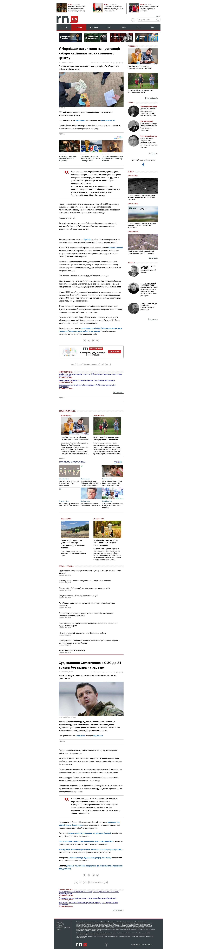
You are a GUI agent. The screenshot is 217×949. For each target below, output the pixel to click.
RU (159, 16)
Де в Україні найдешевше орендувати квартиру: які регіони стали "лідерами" (87, 604)
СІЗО (80, 882)
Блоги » (131, 103)
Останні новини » (66, 566)
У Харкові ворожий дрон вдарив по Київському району (82, 633)
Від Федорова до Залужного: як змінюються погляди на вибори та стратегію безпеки (149, 143)
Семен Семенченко (96, 882)
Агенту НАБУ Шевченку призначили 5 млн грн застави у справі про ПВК (90, 849)
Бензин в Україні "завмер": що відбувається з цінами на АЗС (84, 588)
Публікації (94, 27)
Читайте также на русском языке (101, 62)
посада (80, 364)
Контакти (60, 924)
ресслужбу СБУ (108, 120)
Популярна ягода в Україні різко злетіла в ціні (78, 596)
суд (76, 882)
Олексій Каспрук (115, 248)
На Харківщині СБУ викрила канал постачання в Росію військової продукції (87, 380)
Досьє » (131, 262)
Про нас (59, 922)
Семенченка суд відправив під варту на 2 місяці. (90, 833)
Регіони (108, 27)
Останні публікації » (67, 411)
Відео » (131, 172)
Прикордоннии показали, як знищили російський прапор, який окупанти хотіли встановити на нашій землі (89, 641)
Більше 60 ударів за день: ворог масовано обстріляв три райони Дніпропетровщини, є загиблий (86, 614)
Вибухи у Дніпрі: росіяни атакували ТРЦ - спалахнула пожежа (85, 581)
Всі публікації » (151, 98)
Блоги (153, 27)
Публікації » (133, 46)
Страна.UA (80, 736)
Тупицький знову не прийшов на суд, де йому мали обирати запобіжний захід (87, 898)
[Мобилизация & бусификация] (95, 41)
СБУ (102, 364)
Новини (79, 27)
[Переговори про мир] (121, 41)
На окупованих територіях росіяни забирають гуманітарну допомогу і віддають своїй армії (88, 624)
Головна (64, 27)
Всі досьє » (153, 319)
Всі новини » (118, 393)
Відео (138, 27)
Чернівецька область (91, 364)
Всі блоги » (153, 153)
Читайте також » (66, 372)
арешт (86, 882)
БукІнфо (87, 239)
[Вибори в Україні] (146, 41)
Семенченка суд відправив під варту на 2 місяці (90, 858)
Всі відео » (153, 258)
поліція (108, 364)
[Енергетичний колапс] (70, 41)
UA (157, 16)
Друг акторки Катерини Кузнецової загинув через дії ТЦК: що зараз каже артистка (90, 572)
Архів (58, 930)
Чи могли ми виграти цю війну (72, 650)
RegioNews (80, 120)
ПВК (106, 882)
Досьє (123, 27)
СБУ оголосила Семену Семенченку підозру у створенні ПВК (86, 841)
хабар (73, 364)
